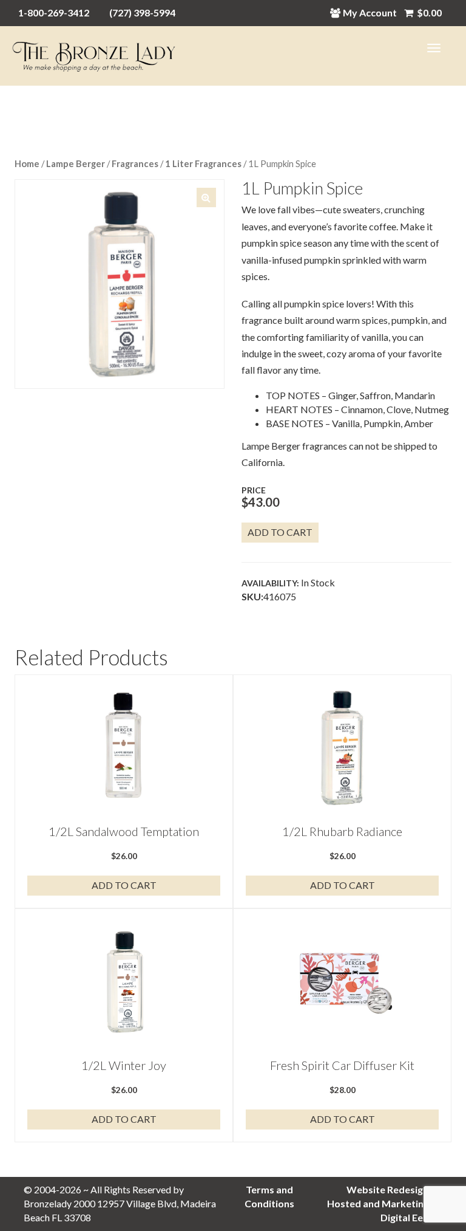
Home (27, 163)
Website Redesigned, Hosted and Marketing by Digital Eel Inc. (384, 1203)
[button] (206, 197)
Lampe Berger (75, 163)
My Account (370, 12)
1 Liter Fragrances (203, 163)
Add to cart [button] (124, 885)
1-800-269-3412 (53, 12)
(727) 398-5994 (142, 12)
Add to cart (280, 532)
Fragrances (135, 163)
